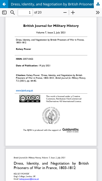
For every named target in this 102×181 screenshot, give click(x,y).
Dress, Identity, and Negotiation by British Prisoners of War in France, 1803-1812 (56, 4)
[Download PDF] (98, 4)
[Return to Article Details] (4, 4)
